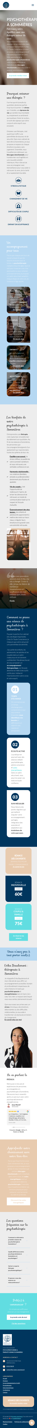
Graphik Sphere (16, 1418)
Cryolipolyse (6, 1390)
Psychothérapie (7, 1385)
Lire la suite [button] (12, 1122)
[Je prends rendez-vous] (32, 1423)
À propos (5, 1381)
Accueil (5, 1378)
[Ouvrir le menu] (32, 5)
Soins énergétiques (8, 1388)
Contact (5, 1392)
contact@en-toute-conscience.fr (15, 1369)
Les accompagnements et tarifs (11, 1383)
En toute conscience (17, 1416)
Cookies (5, 1424)
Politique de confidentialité (22, 1421)
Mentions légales (7, 1421)
